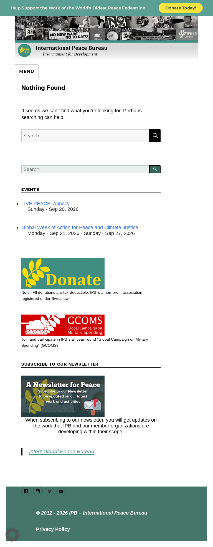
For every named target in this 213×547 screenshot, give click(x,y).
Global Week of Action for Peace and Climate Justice (79, 227)
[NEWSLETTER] (91, 396)
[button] (12, 535)
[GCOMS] (91, 325)
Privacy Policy (53, 529)
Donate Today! (180, 8)
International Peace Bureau (61, 451)
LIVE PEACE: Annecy (45, 203)
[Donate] (91, 273)
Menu (26, 71)
